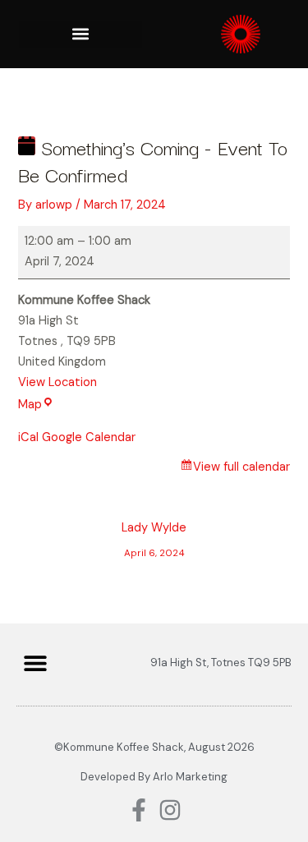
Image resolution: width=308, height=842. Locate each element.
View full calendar (241, 467)
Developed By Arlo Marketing (154, 777)
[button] (80, 34)
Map (36, 404)
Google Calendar (89, 437)
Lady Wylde (154, 531)
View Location (57, 382)
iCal (28, 437)
